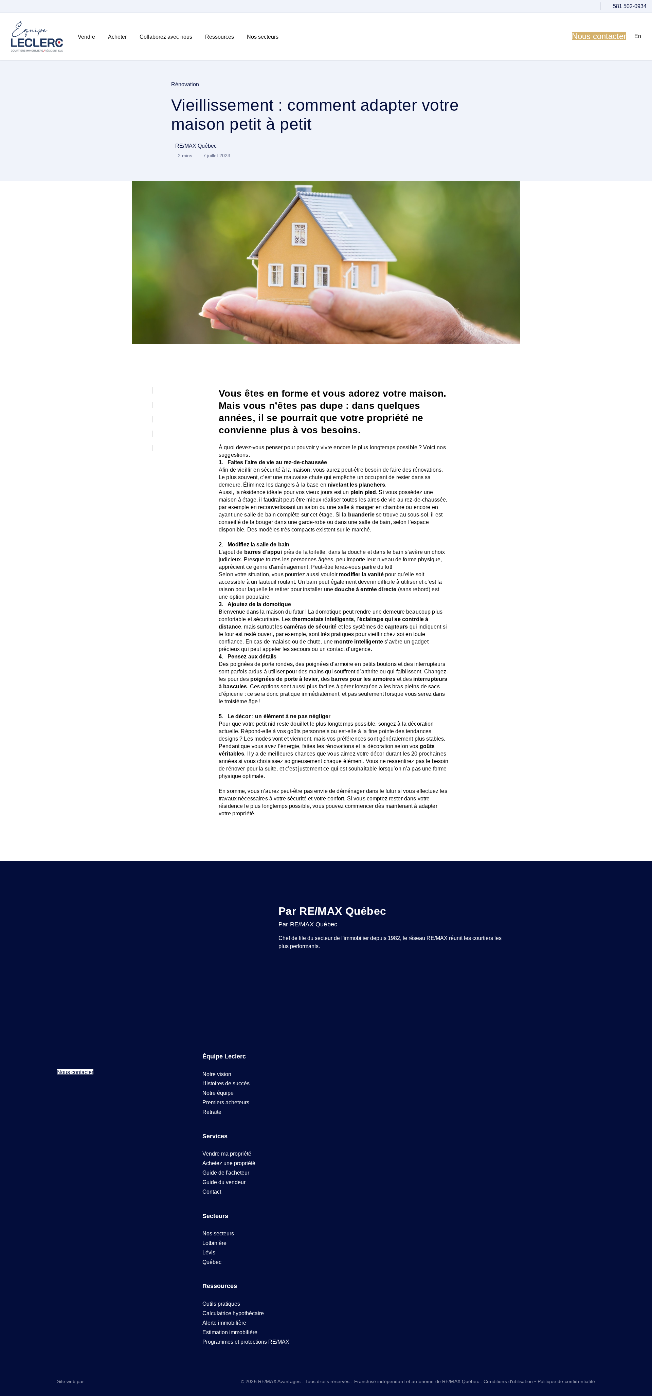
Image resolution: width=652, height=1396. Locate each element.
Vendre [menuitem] (86, 37)
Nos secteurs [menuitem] (262, 37)
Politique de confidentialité (566, 1381)
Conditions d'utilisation (509, 1381)
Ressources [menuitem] (219, 37)
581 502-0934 (630, 6)
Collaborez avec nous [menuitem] (166, 37)
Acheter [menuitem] (117, 37)
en (637, 36)
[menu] (87, 37)
